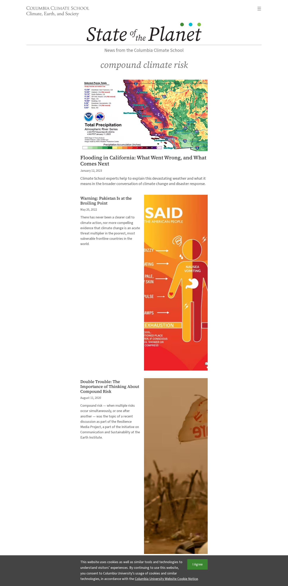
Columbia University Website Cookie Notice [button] (166, 578)
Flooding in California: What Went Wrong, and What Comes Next (143, 161)
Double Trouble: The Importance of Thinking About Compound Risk (109, 386)
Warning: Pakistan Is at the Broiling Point (106, 201)
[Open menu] (259, 8)
